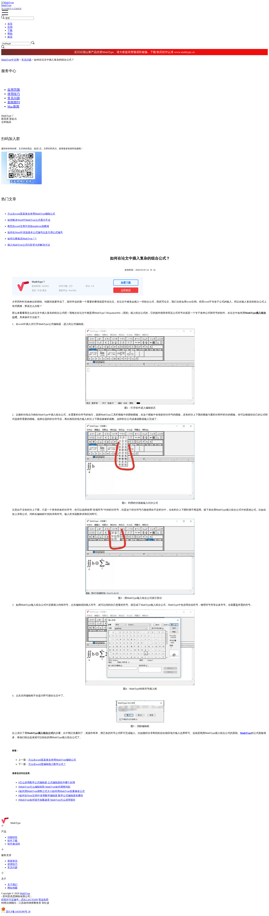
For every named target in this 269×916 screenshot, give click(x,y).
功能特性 (12, 837)
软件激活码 (13, 844)
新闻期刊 (13, 102)
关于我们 (12, 884)
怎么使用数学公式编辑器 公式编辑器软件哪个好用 (46, 782)
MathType (15, 823)
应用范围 (13, 89)
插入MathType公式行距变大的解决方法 (28, 244)
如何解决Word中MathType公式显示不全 (28, 220)
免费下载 (126, 282)
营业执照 (43, 899)
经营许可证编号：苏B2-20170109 (19, 899)
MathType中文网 (10, 59)
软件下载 (12, 840)
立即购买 (126, 290)
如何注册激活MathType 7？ (22, 238)
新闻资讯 (12, 861)
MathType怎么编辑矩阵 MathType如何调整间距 (44, 786)
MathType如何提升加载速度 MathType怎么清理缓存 (46, 800)
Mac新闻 (13, 106)
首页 (9, 24)
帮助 (9, 33)
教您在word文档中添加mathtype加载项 (28, 226)
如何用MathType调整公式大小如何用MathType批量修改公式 (51, 791)
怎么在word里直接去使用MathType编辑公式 (31, 213)
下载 (9, 30)
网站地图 (12, 887)
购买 (9, 37)
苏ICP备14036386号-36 (18, 911)
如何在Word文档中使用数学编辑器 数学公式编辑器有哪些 (50, 795)
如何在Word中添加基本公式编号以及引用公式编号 (35, 232)
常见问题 (26, 59)
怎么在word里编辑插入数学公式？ (47, 764)
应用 (9, 27)
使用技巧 (13, 94)
